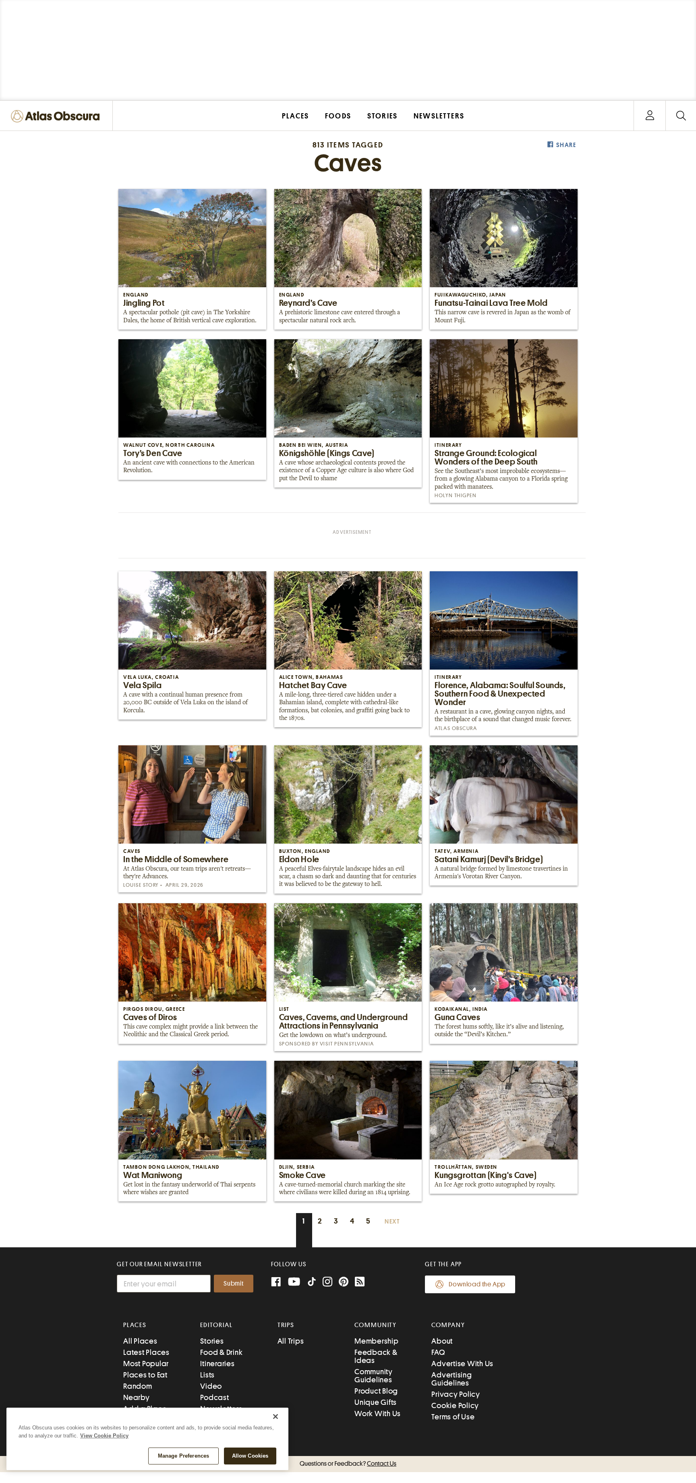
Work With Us (377, 1413)
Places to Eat (145, 1375)
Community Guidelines (373, 1375)
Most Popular (146, 1363)
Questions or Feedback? (348, 1463)
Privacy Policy (455, 1394)
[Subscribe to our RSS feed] (360, 1282)
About (442, 1341)
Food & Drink (221, 1352)
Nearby (136, 1397)
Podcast (214, 1397)
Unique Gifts (375, 1402)
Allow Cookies (250, 1456)
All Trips (291, 1341)
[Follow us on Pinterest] (343, 1282)
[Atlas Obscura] (57, 117)
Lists (207, 1375)
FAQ (438, 1352)
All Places (140, 1341)
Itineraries (217, 1363)
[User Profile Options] (649, 116)
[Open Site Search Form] (681, 116)
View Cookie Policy (104, 1436)
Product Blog (376, 1391)
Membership (376, 1341)
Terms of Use (452, 1417)
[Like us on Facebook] (276, 1282)
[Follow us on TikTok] (311, 1283)
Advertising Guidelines (451, 1379)
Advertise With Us (462, 1363)
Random (137, 1386)
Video (211, 1386)
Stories (212, 1341)
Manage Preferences (183, 1456)
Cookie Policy (455, 1405)
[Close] (275, 1416)
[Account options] (650, 115)
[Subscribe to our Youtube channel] (294, 1282)
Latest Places (146, 1352)
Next (392, 1222)
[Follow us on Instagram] (327, 1282)
